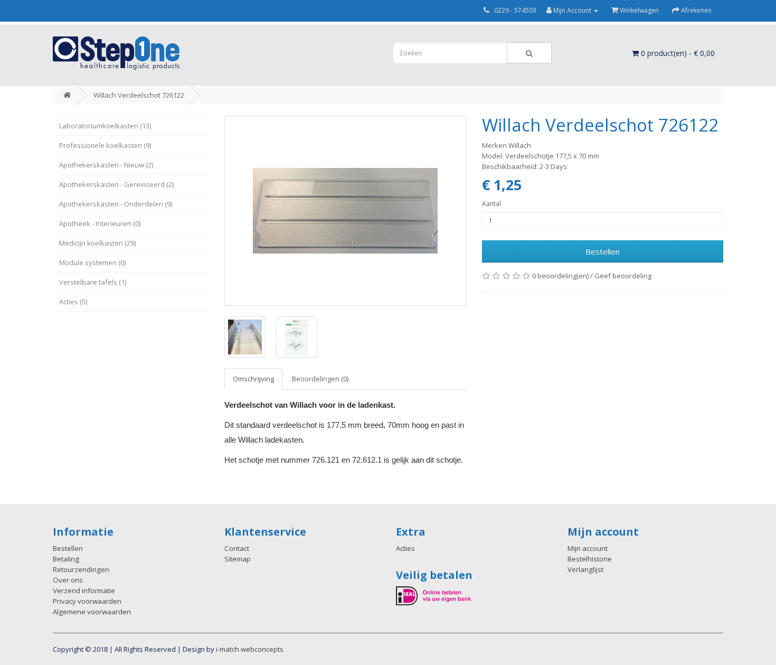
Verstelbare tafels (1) (92, 282)
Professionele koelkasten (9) (105, 145)
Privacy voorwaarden (87, 601)
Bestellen (602, 251)
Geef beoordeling (622, 275)
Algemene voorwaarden (92, 611)
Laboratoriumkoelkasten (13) (105, 125)
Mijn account (587, 548)
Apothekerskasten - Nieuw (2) (106, 165)
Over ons (68, 580)
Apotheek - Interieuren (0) (99, 223)
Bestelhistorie (589, 559)
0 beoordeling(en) (560, 275)
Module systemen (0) (92, 262)
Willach (519, 145)
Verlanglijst (585, 569)
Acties (405, 548)
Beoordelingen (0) (320, 378)
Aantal (491, 203)
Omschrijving (253, 378)
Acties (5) (73, 301)
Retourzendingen (81, 569)
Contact (236, 548)
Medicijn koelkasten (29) (97, 243)
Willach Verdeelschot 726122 (138, 95)
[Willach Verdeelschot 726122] (345, 211)
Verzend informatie (84, 590)
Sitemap (237, 559)
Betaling (66, 559)
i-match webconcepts (249, 649)
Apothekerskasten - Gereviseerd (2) (116, 184)
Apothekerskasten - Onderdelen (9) (115, 204)
